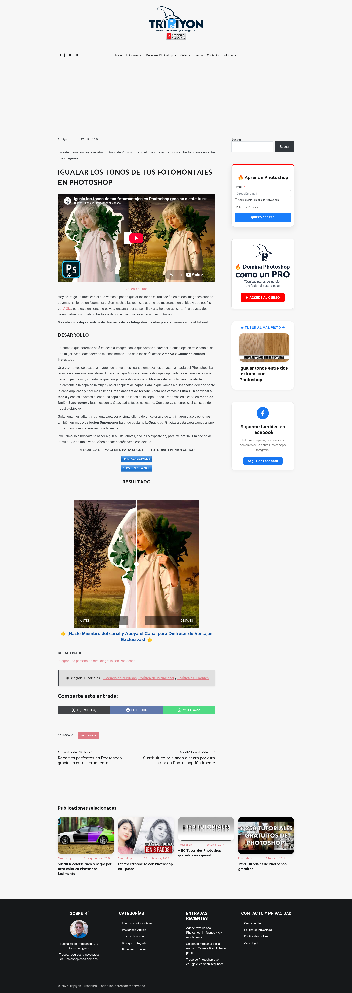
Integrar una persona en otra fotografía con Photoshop (96, 661)
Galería (185, 55)
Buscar (236, 139)
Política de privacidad (258, 929)
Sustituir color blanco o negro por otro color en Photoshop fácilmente (179, 757)
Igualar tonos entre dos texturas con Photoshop (263, 374)
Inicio (118, 55)
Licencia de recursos (120, 678)
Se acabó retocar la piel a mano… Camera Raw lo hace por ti (206, 948)
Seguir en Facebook (263, 461)
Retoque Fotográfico (135, 943)
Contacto (213, 55)
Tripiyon (63, 139)
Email (238, 187)
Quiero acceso (263, 217)
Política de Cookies (193, 678)
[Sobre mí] (79, 940)
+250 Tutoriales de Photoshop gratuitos (262, 866)
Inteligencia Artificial (134, 929)
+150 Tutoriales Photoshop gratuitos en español (199, 852)
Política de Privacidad (156, 678)
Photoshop (88, 735)
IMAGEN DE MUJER (138, 458)
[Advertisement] (176, 92)
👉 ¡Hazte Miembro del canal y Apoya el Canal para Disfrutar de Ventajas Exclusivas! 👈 (136, 636)
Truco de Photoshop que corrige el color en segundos (205, 962)
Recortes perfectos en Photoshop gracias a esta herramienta (90, 757)
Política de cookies (256, 936)
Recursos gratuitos (134, 949)
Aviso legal (251, 943)
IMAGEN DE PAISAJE (138, 468)
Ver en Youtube (136, 289)
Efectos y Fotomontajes (137, 923)
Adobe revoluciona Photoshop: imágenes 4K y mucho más (204, 932)
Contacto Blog (253, 923)
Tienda (198, 55)
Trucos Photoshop (133, 936)
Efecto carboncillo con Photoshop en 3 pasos (145, 866)
